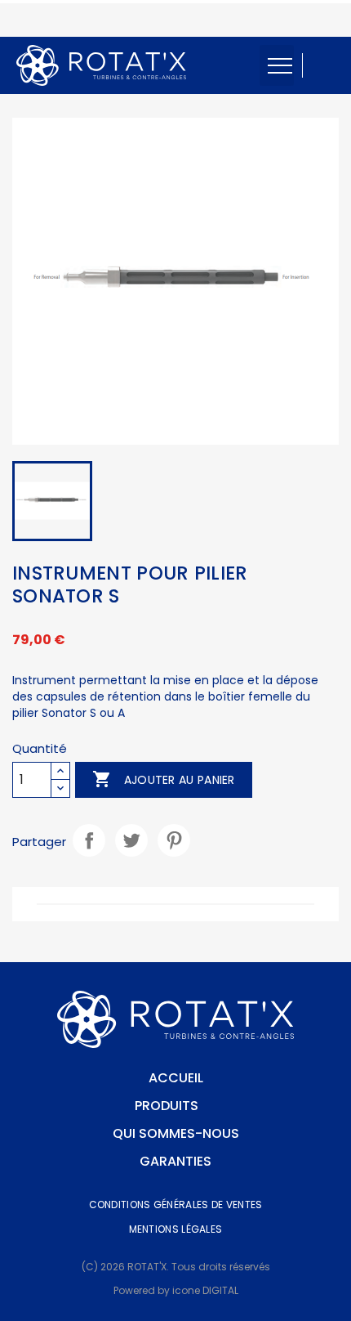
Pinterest (174, 840)
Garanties (175, 1161)
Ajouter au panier (163, 779)
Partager (89, 840)
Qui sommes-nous (176, 1133)
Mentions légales (176, 1229)
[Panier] (326, 65)
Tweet (131, 840)
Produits (166, 1105)
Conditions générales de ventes (176, 1204)
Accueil (176, 1077)
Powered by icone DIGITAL (175, 1290)
